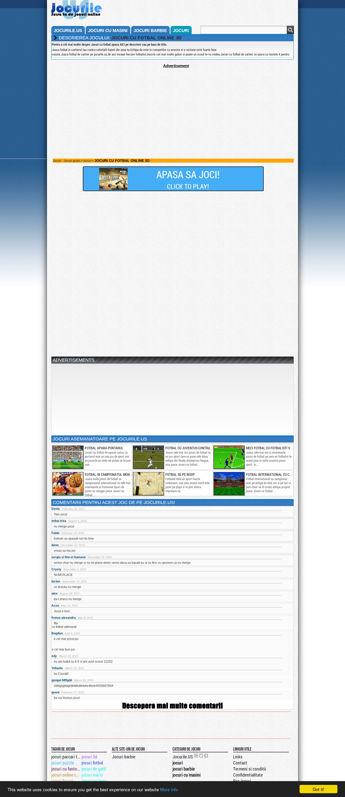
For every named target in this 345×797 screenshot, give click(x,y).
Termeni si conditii (249, 769)
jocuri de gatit (94, 769)
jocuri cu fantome (66, 769)
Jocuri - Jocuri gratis (66, 161)
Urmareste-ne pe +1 (196, 756)
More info (169, 789)
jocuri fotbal (92, 763)
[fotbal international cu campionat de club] (229, 483)
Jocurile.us (68, 30)
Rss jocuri (242, 781)
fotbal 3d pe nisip (180, 474)
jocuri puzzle (62, 763)
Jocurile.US (183, 757)
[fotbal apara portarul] (68, 457)
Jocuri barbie (123, 757)
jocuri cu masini (108, 30)
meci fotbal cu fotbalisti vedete (272, 448)
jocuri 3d (89, 757)
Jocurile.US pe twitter (201, 756)
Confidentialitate (248, 775)
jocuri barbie (150, 30)
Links (237, 757)
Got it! (318, 789)
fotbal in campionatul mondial (111, 474)
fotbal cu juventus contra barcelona (197, 448)
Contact (240, 763)
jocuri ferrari (62, 781)
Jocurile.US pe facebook (206, 756)
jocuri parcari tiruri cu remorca (66, 757)
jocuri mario (92, 775)
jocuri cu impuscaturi (96, 781)
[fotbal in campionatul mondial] (68, 483)
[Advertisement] (172, 103)
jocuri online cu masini (66, 775)
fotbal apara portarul (104, 448)
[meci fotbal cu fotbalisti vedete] (229, 457)
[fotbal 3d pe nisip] (148, 483)
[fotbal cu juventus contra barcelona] (148, 457)
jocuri (181, 30)
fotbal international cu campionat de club (282, 474)
